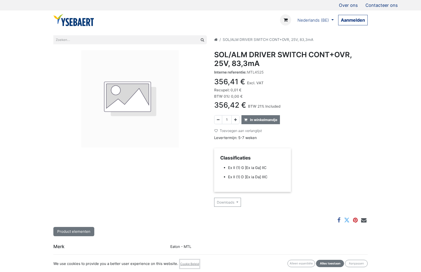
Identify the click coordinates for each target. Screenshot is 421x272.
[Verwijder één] (218, 119)
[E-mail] (364, 220)
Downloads (226, 202)
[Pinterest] (355, 220)
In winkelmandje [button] (263, 120)
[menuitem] (348, 5)
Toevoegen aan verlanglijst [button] (241, 131)
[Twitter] (347, 220)
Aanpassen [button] (356, 263)
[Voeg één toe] (235, 119)
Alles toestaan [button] (330, 263)
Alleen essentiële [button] (301, 263)
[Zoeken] (202, 39)
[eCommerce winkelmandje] (285, 20)
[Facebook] (339, 220)
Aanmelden (353, 20)
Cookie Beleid (189, 264)
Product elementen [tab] (73, 231)
